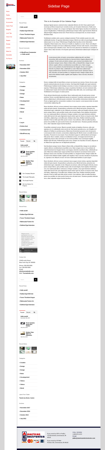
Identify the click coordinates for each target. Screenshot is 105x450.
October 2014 (24, 72)
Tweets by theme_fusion (26, 398)
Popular (22, 141)
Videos (22, 104)
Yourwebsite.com (28, 274)
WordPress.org (25, 133)
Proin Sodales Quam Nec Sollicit (30, 153)
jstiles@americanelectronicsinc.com (84, 438)
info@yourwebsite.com (26, 272)
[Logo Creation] (34, 196)
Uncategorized (24, 101)
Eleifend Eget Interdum (27, 41)
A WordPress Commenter (28, 52)
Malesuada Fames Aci (27, 38)
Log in (22, 122)
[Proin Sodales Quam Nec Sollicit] (23, 152)
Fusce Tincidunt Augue (27, 34)
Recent (28, 141)
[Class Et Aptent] (34, 200)
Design (22, 90)
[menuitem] (11, 11)
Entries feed (24, 126)
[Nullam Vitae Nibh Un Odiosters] (23, 161)
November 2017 (25, 65)
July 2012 (23, 76)
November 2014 (25, 68)
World (22, 112)
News (22, 97)
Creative (22, 86)
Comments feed (25, 130)
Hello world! (24, 27)
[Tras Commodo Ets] (22, 200)
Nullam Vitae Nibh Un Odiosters (30, 162)
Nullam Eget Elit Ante (26, 30)
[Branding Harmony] (22, 196)
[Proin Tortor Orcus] (28, 200)
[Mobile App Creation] (28, 196)
